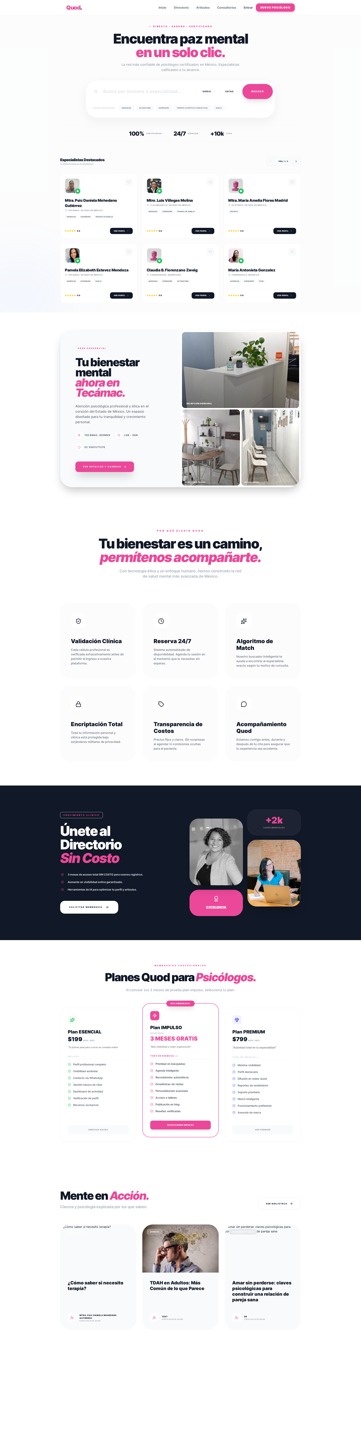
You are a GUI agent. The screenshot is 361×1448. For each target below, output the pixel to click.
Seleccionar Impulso (180, 1125)
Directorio (181, 7)
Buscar (257, 91)
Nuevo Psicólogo (275, 7)
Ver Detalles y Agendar (102, 466)
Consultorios (226, 7)
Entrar (248, 7)
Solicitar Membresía (85, 907)
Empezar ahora (98, 1129)
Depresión (164, 108)
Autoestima (145, 108)
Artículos (203, 7)
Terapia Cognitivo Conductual (192, 108)
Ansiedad (126, 108)
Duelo (219, 108)
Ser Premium (262, 1129)
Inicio (162, 7)
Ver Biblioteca (276, 1204)
